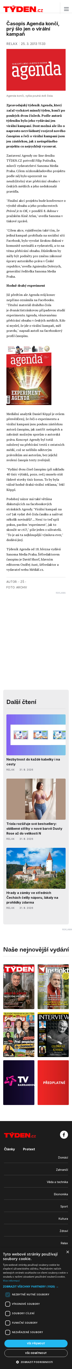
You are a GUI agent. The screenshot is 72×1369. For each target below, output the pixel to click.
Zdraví (64, 1231)
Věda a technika (57, 1182)
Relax (64, 1243)
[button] (36, 1286)
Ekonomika (61, 1194)
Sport (64, 1206)
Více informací (11, 1280)
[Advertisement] (36, 630)
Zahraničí (62, 1169)
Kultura (63, 1218)
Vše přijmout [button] (36, 1343)
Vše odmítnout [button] (36, 1353)
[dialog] (36, 1308)
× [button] (67, 1252)
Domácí (63, 1157)
